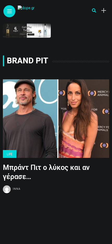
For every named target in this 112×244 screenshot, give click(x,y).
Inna (17, 189)
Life (10, 154)
